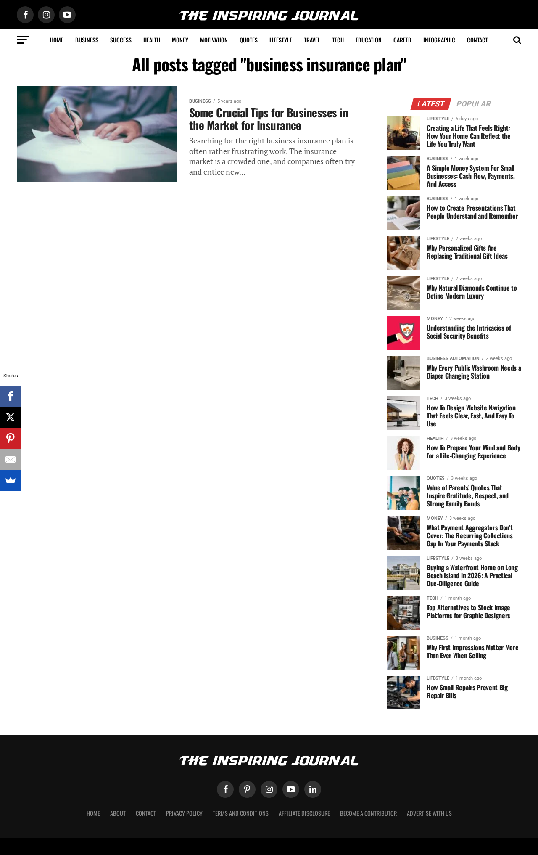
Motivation (214, 39)
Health (151, 39)
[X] (10, 417)
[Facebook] (10, 396)
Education (369, 39)
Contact (477, 39)
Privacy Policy (184, 813)
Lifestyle (280, 39)
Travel (312, 39)
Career (402, 39)
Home (56, 39)
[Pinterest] (10, 438)
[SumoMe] (10, 480)
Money (180, 39)
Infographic (439, 39)
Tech (338, 39)
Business (86, 39)
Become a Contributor (368, 813)
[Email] (10, 459)
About (118, 813)
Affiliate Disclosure (304, 813)
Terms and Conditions (241, 813)
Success (121, 39)
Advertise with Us (429, 813)
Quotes (249, 39)
